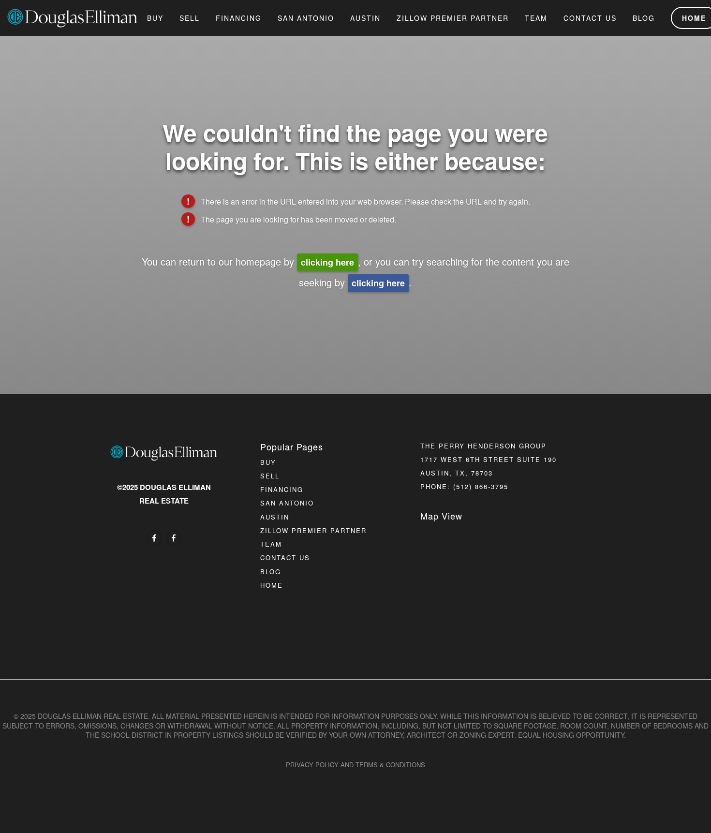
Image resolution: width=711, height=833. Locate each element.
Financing (239, 18)
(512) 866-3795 (480, 486)
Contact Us (590, 18)
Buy (155, 18)
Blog (644, 18)
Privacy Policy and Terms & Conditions (355, 764)
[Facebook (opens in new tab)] (154, 538)
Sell (189, 18)
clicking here (327, 262)
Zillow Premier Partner (453, 18)
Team (536, 18)
